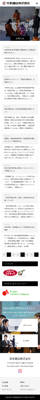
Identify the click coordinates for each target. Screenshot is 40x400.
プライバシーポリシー (27, 389)
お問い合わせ (24, 386)
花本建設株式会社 (20, 358)
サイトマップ (6, 389)
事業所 (22, 382)
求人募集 (5, 386)
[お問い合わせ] (20, 320)
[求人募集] (20, 335)
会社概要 (5, 382)
